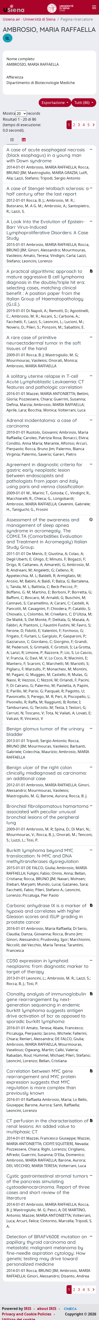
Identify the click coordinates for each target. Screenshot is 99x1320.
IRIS (27, 1308)
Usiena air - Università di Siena (29, 19)
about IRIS (46, 1308)
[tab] (12, 139)
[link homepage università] (60, 7)
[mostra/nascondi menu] (94, 7)
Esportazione (54, 102)
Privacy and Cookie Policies (26, 1314)
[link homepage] (16, 7)
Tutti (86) (82, 102)
